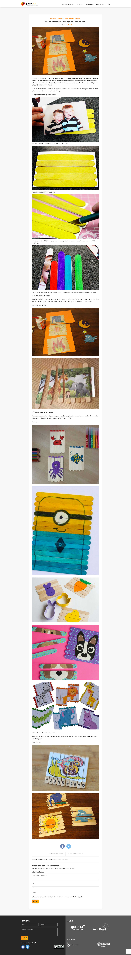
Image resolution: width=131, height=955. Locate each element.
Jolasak (77, 18)
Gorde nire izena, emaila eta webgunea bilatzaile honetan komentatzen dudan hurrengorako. (58, 897)
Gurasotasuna (69, 18)
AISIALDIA (89, 4)
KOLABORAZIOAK (67, 4)
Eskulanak (60, 18)
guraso (69, 25)
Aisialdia (53, 18)
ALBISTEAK (79, 4)
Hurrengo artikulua (75, 853)
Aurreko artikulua (56, 853)
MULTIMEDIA (100, 4)
